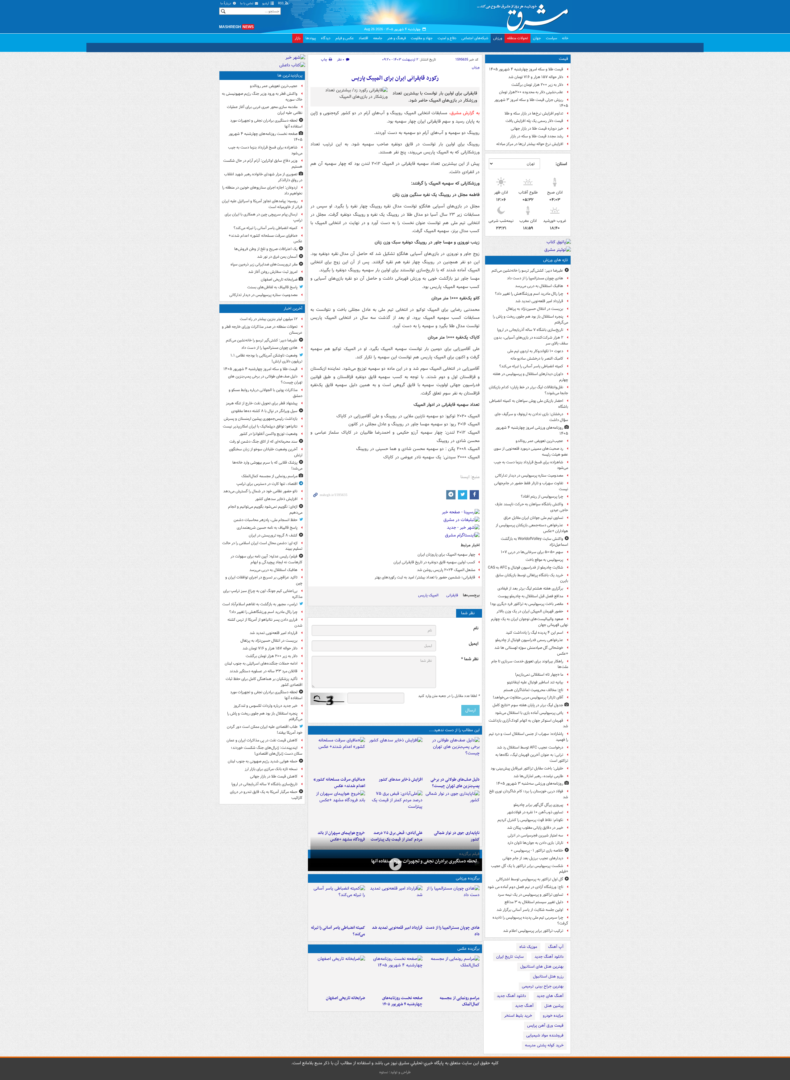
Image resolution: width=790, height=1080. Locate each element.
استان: (561, 164)
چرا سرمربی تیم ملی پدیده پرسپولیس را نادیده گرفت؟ (530, 920)
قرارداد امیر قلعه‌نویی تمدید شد (539, 301)
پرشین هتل (553, 1006)
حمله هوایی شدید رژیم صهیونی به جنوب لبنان (262, 761)
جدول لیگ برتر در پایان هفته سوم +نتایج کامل (528, 705)
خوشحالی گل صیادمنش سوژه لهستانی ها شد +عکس (531, 651)
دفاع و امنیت (447, 38)
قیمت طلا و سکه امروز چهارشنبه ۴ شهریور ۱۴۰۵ (526, 69)
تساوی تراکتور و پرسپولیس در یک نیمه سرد (530, 895)
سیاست (551, 38)
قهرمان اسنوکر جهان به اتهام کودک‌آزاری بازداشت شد (528, 723)
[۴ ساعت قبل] (337, 903)
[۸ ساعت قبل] (337, 974)
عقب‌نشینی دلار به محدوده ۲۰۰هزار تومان (531, 92)
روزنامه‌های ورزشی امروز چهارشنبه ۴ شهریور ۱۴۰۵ (532, 430)
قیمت (563, 59)
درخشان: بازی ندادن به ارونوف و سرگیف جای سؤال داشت (531, 417)
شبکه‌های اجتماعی (474, 38)
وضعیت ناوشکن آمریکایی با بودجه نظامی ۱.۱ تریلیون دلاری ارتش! (266, 358)
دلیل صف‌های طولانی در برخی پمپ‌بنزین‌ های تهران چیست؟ (455, 783)
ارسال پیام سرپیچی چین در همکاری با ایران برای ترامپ (263, 217)
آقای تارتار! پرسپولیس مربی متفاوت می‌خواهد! (528, 697)
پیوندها (311, 38)
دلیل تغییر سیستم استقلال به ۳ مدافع (534, 902)
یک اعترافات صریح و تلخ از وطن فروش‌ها (265, 249)
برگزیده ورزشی (468, 878)
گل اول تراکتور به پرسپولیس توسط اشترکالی (529, 879)
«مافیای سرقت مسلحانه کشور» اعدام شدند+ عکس (339, 783)
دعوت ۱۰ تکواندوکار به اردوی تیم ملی (535, 351)
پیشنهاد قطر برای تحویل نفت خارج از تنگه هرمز (261, 403)
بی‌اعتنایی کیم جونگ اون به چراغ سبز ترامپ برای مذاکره (262, 594)
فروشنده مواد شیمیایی (544, 1035)
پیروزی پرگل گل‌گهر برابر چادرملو (538, 805)
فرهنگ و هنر (396, 38)
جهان (537, 38)
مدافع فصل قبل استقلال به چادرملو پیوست (530, 596)
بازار (298, 38)
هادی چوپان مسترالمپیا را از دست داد (535, 278)
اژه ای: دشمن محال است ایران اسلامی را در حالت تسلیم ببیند (262, 546)
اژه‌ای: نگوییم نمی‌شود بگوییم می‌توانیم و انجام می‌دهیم (265, 509)
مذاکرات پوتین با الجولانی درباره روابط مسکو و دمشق (265, 393)
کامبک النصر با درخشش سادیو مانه (536, 358)
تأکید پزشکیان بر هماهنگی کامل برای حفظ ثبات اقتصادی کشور (264, 682)
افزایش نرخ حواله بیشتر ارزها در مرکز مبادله (529, 144)
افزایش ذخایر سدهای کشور (400, 779)
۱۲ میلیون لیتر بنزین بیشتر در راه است (268, 319)
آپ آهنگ (555, 947)
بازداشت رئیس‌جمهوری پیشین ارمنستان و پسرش (260, 419)
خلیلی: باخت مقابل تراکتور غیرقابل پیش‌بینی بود (527, 768)
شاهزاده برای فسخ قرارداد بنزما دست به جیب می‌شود (531, 465)
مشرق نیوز (524, 15)
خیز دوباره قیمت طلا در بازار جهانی (537, 128)
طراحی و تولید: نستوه (395, 1072)
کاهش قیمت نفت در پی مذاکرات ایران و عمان (262, 740)
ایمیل (473, 643)
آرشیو (266, 3)
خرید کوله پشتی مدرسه (544, 1045)
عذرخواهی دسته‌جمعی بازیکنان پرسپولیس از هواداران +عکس (532, 528)
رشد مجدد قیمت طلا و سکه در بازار (536, 136)
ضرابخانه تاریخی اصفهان (345, 998)
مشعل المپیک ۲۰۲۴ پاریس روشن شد (446, 570)
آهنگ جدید (524, 1006)
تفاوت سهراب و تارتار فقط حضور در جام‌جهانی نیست (531, 486)
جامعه (377, 38)
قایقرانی (452, 595)
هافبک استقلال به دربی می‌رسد (539, 286)
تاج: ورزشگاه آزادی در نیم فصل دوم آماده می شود (525, 887)
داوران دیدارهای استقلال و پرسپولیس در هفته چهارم (530, 377)
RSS (281, 3)
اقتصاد (363, 38)
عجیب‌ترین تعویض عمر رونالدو (539, 441)
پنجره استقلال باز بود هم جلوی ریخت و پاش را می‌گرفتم (530, 319)
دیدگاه (326, 38)
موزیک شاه (528, 947)
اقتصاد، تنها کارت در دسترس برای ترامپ (266, 484)
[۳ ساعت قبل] (395, 864)
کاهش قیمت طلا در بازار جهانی (273, 776)
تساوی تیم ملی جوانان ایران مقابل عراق (533, 518)
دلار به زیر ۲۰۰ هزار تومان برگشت (537, 85)
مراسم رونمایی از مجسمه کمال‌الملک (460, 1001)
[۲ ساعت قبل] (395, 903)
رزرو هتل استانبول (548, 976)
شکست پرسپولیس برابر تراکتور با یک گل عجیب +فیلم (529, 869)
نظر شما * (469, 659)
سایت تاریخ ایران (510, 956)
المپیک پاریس (428, 595)
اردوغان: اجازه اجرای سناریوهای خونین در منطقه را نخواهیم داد (262, 190)
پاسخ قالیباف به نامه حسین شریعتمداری (267, 528)
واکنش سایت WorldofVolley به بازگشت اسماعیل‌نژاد (534, 542)
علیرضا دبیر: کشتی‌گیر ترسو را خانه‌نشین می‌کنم (527, 270)
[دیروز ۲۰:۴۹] (337, 809)
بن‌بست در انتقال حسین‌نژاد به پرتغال (534, 309)
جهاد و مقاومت (422, 38)
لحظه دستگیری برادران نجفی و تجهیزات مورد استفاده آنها (424, 861)
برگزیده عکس (468, 948)
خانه (565, 38)
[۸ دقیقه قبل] (452, 903)
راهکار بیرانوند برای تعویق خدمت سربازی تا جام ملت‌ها (529, 664)
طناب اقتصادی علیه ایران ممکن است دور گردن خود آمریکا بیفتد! (264, 730)
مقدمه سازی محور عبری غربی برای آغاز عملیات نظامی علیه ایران (264, 110)
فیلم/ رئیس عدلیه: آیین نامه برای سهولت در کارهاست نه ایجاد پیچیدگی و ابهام (266, 559)
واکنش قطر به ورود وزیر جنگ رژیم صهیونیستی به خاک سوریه (262, 96)
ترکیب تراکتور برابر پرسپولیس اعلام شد (533, 931)
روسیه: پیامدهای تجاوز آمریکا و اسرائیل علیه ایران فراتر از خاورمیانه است (262, 204)
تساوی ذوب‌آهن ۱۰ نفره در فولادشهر (535, 812)
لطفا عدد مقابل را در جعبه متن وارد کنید (449, 696)
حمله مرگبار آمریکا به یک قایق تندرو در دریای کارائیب (266, 795)
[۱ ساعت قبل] (395, 755)
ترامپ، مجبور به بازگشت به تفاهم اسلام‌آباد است (259, 604)
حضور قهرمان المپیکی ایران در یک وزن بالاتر (530, 611)
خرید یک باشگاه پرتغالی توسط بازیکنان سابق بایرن (532, 578)
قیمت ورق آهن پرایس (545, 1025)
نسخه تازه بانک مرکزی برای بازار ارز (271, 769)
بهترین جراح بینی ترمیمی (542, 986)
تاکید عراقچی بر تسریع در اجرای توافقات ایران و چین (263, 580)
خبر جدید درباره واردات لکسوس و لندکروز (265, 706)
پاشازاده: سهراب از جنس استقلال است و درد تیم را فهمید (528, 737)
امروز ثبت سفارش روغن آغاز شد (272, 272)
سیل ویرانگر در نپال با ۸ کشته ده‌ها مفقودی (264, 411)
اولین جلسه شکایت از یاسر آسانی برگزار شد (530, 910)
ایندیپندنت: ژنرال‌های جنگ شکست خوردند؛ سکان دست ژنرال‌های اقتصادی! (266, 751)
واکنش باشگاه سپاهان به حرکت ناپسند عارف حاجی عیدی (531, 507)
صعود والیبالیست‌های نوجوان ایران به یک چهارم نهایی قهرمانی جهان (529, 622)
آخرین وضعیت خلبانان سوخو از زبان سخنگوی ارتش (265, 452)
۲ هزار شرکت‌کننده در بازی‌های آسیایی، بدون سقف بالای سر (531, 340)
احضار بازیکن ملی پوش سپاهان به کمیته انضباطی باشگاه (528, 404)
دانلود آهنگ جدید (548, 956)
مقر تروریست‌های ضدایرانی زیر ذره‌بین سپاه (264, 264)
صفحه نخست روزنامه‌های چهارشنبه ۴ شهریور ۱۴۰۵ (402, 1001)
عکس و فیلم (344, 38)
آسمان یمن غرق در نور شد (277, 257)
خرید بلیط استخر (518, 1015)
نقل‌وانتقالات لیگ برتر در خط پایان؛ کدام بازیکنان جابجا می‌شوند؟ (528, 390)
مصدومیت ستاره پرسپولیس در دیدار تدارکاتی (529, 475)
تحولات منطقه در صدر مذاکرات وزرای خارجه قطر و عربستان (262, 330)
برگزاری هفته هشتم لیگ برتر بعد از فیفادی (530, 588)
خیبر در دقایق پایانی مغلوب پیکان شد (535, 828)
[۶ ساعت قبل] (337, 755)
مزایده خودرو (553, 1015)
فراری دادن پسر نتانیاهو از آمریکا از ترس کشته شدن (264, 622)
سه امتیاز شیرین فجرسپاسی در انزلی (535, 835)
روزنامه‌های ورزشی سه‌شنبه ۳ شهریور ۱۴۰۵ (529, 783)
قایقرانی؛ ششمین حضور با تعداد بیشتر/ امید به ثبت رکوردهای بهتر (425, 577)
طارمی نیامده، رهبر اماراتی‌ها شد (538, 776)
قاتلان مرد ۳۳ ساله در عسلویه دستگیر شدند (263, 671)
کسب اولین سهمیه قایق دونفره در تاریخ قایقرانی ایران (434, 562)
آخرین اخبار (293, 308)
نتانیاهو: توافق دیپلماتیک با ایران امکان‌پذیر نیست (260, 426)
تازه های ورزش (555, 260)
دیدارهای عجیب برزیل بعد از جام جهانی (532, 858)
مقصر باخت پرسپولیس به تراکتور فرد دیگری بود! (526, 604)
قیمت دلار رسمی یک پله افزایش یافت (534, 121)
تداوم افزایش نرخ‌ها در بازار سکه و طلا (534, 113)
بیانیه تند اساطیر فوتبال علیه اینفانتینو (535, 682)
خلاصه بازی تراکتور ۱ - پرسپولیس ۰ (537, 850)
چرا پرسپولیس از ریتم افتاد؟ (542, 496)
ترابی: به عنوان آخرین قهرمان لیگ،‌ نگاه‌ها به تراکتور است (531, 758)
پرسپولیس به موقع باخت (544, 560)
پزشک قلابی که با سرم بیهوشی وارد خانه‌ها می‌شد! (267, 465)
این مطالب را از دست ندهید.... (454, 730)
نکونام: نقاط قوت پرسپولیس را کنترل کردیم (530, 820)
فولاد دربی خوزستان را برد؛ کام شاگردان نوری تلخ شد (528, 794)
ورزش (497, 38)
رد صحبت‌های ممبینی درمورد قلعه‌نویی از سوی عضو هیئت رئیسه (531, 451)
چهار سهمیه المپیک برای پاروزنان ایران (446, 554)
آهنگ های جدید (550, 996)
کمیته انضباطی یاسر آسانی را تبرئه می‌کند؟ (531, 366)
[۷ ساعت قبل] (395, 974)
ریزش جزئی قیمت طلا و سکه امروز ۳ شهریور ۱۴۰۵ (531, 103)
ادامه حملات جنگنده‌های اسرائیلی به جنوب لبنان (261, 663)
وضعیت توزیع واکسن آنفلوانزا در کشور (268, 434)
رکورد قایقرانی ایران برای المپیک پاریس (395, 78)
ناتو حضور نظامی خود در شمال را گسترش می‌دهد (260, 491)
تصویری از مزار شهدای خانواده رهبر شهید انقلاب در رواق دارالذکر (263, 177)
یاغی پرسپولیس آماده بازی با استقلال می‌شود (529, 713)
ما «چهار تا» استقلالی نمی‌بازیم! (539, 675)
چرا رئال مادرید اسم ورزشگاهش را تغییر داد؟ (529, 294)
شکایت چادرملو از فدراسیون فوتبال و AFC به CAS (525, 567)
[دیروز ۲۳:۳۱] (395, 809)
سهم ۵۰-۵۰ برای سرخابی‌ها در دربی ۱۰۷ (532, 552)
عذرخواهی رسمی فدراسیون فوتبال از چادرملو (529, 640)
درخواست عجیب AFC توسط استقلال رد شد (530, 747)
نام (475, 628)
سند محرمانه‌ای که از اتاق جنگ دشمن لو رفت (263, 441)
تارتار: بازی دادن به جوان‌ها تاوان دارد (535, 843)
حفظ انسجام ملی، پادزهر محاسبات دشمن (265, 520)
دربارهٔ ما (226, 3)
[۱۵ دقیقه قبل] (452, 755)
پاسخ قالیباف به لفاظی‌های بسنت (272, 287)
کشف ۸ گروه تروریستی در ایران (273, 535)
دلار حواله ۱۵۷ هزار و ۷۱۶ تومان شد (535, 77)
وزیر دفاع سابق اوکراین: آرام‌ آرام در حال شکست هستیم (262, 163)
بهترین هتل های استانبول (541, 966)
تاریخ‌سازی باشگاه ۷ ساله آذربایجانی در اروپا (530, 330)
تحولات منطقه (517, 38)
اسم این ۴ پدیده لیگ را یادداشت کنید (534, 633)
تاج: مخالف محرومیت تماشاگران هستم (533, 690)
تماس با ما (247, 3)
